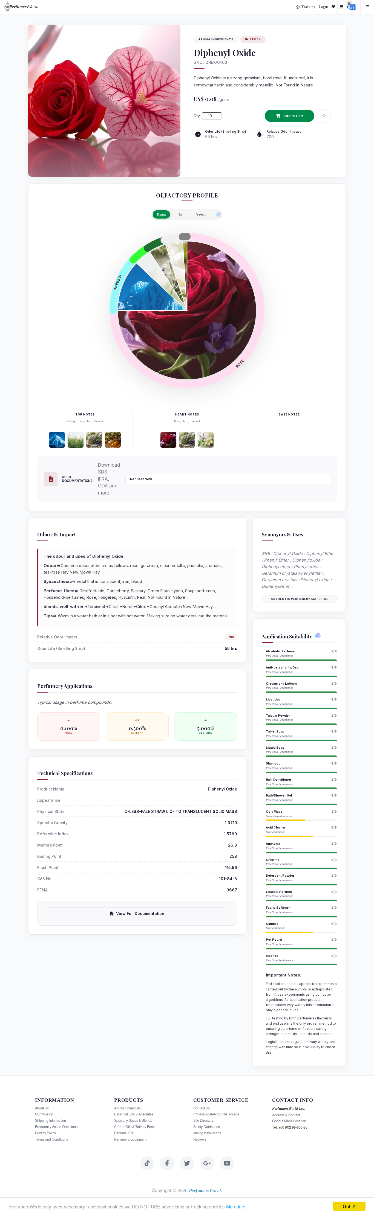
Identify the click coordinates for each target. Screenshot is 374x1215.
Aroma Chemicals (127, 1108)
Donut (161, 214)
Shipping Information (50, 1120)
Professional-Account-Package (216, 1114)
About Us (42, 1108)
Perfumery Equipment (130, 1139)
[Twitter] (187, 1163)
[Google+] (207, 1163)
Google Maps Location (289, 1120)
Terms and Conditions (51, 1139)
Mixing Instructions (207, 1132)
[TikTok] (147, 1163)
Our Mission (44, 1114)
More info (235, 1206)
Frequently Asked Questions (56, 1126)
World (23, 6)
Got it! (349, 1206)
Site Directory (203, 1120)
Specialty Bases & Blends (133, 1120)
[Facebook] (167, 1163)
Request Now (141, 479)
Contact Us (201, 1108)
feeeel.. (201, 214)
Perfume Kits (123, 1132)
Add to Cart (293, 116)
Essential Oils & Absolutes (133, 1114)
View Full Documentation (140, 913)
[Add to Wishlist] (324, 116)
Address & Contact (286, 1114)
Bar (181, 214)
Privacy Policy (45, 1132)
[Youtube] (227, 1163)
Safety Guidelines (206, 1126)
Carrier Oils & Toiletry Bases (135, 1126)
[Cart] (341, 7)
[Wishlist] (334, 7)
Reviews (199, 1139)
